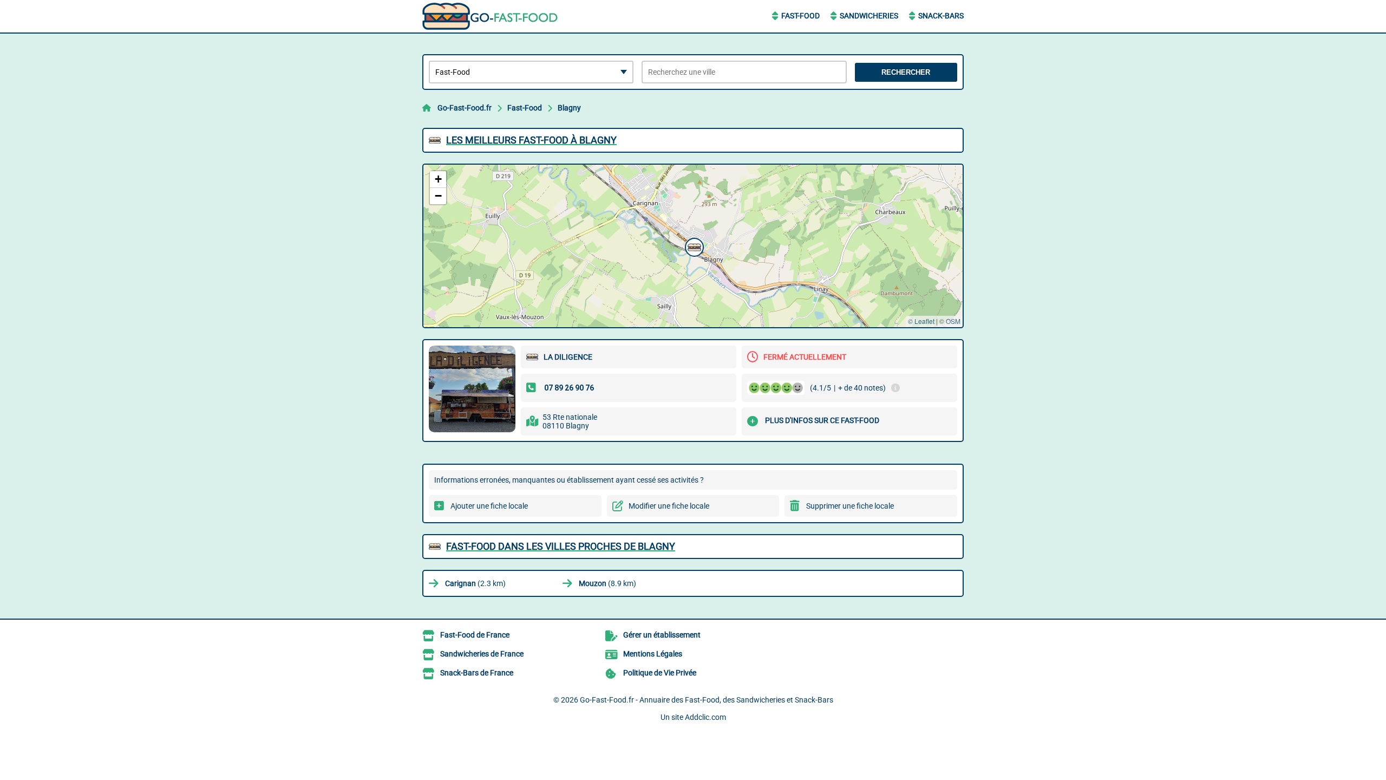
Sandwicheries (869, 15)
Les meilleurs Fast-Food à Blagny (531, 140)
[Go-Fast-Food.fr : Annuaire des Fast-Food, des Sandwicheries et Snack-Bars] (490, 16)
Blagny (569, 107)
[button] (693, 246)
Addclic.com (705, 717)
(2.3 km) (475, 583)
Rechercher (905, 72)
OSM (953, 321)
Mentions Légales (652, 653)
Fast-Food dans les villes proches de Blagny (560, 546)
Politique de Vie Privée (659, 672)
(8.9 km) (607, 583)
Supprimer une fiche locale (850, 506)
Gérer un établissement (662, 634)
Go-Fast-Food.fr (464, 107)
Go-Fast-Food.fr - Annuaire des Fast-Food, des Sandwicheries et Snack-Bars (706, 700)
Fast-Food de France (474, 634)
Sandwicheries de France (482, 653)
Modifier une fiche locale (669, 506)
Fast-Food (800, 15)
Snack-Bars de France (476, 672)
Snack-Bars (941, 15)
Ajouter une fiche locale (489, 506)
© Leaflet (921, 321)
